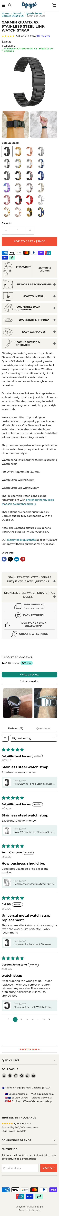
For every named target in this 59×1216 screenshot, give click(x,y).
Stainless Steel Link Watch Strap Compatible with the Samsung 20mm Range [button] (32, 1007)
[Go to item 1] (17, 703)
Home (5, 13)
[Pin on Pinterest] (22, 559)
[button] (7, 782)
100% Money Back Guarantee (28, 308)
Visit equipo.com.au (42, 1093)
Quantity (7, 223)
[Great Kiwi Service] (29, 634)
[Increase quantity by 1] (30, 230)
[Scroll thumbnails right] (53, 703)
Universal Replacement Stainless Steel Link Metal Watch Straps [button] (32, 944)
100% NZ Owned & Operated (28, 344)
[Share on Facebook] (4, 559)
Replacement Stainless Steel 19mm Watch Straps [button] (34, 884)
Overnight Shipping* (34, 319)
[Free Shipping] (29, 607)
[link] (29, 36)
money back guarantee (21, 539)
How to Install (34, 296)
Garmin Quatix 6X (13, 16)
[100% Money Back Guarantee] (29, 625)
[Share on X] (10, 559)
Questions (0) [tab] (43, 728)
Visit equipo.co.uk (42, 1097)
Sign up (49, 1167)
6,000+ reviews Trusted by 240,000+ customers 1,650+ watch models (20, 1127)
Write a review (29, 674)
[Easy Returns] (29, 615)
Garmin (17, 13)
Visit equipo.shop (41, 1101)
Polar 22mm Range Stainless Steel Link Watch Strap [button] (33, 784)
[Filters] (5, 738)
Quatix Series (34, 13)
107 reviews (43, 35)
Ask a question (29, 681)
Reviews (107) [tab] (15, 728)
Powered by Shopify (29, 1210)
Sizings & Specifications (34, 284)
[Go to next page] (50, 1019)
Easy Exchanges (34, 331)
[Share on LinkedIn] (16, 559)
